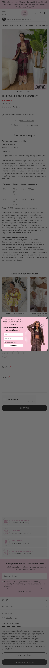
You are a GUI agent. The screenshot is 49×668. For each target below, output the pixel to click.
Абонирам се (13, 345)
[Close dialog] (46, 318)
